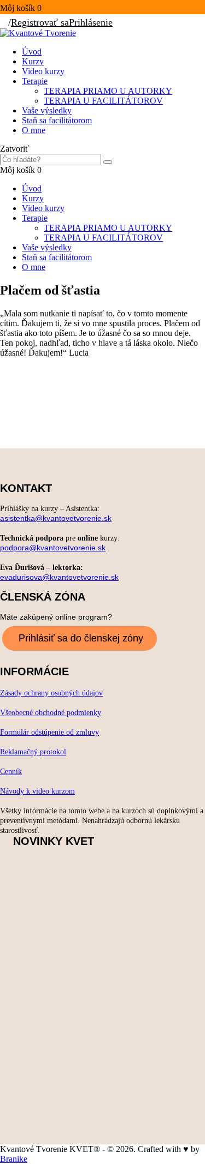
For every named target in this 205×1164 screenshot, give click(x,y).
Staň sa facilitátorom (57, 120)
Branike (13, 1158)
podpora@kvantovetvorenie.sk (53, 547)
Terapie (35, 81)
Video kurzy (43, 71)
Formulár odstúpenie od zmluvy (49, 732)
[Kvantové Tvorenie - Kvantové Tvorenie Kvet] (38, 33)
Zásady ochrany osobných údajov (51, 693)
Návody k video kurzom (37, 791)
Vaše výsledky (47, 110)
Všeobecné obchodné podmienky (50, 713)
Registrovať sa (40, 22)
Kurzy (33, 61)
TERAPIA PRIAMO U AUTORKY (108, 90)
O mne (33, 130)
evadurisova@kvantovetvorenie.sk (59, 577)
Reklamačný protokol (33, 752)
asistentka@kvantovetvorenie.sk (56, 518)
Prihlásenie (91, 22)
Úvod (32, 51)
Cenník (11, 771)
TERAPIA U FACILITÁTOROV (103, 100)
